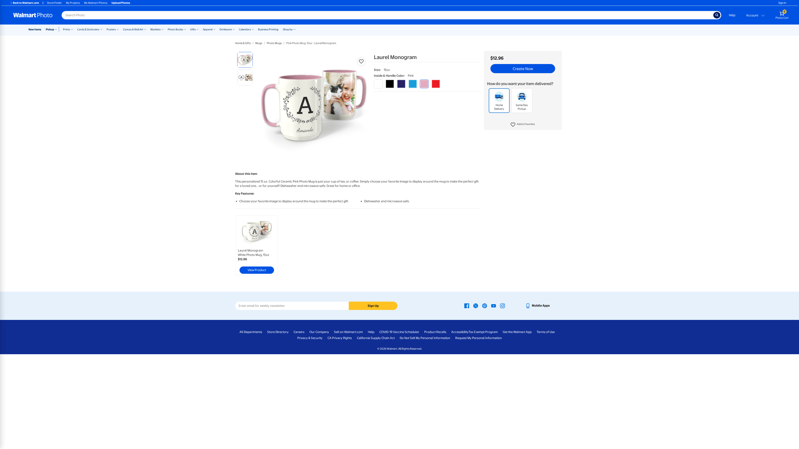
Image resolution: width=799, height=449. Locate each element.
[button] (522, 124)
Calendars (245, 29)
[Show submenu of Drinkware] (233, 29)
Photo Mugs (274, 43)
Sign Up (373, 306)
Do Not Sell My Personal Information (425, 338)
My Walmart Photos (95, 2)
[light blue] (412, 83)
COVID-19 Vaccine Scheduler (399, 332)
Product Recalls (435, 332)
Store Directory (278, 332)
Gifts (193, 29)
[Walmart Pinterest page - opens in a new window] (484, 305)
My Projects (73, 2)
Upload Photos (121, 2)
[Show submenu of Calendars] (253, 29)
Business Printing (268, 29)
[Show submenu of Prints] (72, 29)
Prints (66, 29)
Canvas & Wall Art (133, 29)
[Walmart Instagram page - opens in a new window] (502, 305)
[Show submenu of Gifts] (197, 29)
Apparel (207, 29)
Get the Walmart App (517, 332)
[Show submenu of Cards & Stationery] (101, 29)
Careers (299, 332)
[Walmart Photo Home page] (32, 15)
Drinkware (226, 29)
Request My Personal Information (478, 338)
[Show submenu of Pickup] (57, 29)
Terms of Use (546, 332)
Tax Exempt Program (483, 332)
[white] (378, 83)
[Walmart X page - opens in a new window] (475, 305)
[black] (389, 83)
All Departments (250, 332)
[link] (256, 245)
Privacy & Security (310, 338)
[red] (435, 83)
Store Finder (54, 2)
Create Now (523, 68)
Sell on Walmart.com (348, 332)
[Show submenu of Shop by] (294, 29)
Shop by (288, 29)
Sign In (782, 2)
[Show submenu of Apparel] (214, 29)
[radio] (245, 60)
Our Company (319, 332)
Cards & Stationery (88, 29)
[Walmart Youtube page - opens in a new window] (493, 305)
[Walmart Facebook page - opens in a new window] (466, 305)
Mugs (258, 43)
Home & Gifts (243, 43)
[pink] (424, 83)
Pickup (50, 29)
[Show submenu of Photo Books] (185, 29)
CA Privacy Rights (340, 338)
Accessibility (460, 332)
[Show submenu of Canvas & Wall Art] (145, 29)
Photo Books (175, 29)
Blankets (155, 29)
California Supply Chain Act (376, 338)
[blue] (401, 83)
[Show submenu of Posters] (118, 29)
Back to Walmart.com (26, 2)
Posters (111, 29)
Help (732, 15)
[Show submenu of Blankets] (162, 29)
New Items (35, 29)
